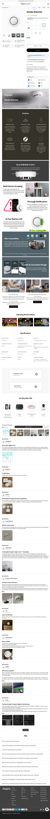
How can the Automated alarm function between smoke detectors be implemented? (22, 754)
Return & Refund (43, 794)
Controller (14, 796)
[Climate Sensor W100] (36, 33)
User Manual (23, 796)
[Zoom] (14, 21)
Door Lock (14, 800)
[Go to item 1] (6, 433)
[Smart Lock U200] (7, 406)
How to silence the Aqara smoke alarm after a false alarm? (16, 771)
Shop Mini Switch (13, 306)
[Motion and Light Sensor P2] (28, 33)
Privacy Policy (43, 796)
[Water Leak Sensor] (36, 29)
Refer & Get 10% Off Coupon (36, 61)
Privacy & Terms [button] (43, 788)
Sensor (13, 794)
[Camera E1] (43, 406)
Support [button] (22, 788)
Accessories (14, 804)
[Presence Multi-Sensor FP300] (40, 25)
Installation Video (24, 798)
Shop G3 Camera (37, 301)
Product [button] (13, 788)
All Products (14, 790)
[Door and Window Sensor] (32, 25)
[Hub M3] (19, 406)
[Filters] (44, 427)
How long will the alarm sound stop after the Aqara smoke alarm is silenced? (20, 775)
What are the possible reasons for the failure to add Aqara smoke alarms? (20, 758)
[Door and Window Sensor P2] (32, 29)
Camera (13, 798)
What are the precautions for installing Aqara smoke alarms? (16, 762)
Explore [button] (32, 788)
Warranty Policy (43, 792)
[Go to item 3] (20, 433)
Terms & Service (43, 798)
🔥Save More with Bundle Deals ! (35, 55)
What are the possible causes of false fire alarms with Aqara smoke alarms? (20, 766)
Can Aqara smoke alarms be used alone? (12, 749)
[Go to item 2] (13, 433)
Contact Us (23, 792)
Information (30, 64)
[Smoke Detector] (44, 25)
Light (13, 802)
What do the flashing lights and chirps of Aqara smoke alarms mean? (18, 779)
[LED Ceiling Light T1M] (31, 406)
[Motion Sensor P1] (44, 29)
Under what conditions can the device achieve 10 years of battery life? (19, 745)
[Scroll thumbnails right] (47, 433)
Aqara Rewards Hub (34, 792)
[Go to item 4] (27, 433)
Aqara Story (33, 790)
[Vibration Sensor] (32, 33)
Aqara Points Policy (44, 800)
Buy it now (38, 50)
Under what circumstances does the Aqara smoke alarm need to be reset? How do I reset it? (24, 783)
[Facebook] (41, 809)
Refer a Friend (33, 794)
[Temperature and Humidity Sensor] (36, 25)
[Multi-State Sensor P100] (28, 25)
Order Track (23, 790)
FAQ (22, 794)
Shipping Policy (43, 790)
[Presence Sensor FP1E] (40, 33)
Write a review (29, 427)
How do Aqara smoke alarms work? (10, 741)
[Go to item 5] (34, 433)
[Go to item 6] (41, 433)
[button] (29, 15)
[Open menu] (4, 4)
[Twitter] (43, 809)
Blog (32, 796)
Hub (12, 792)
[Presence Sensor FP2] (40, 29)
